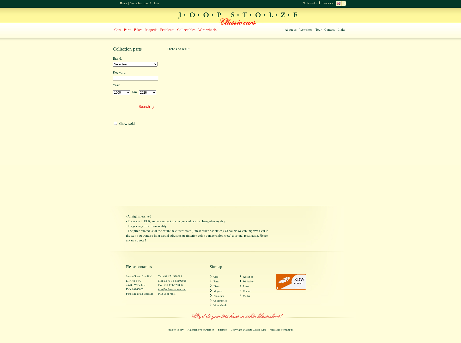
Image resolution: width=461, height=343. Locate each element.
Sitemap (222, 329)
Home (123, 3)
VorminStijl (287, 329)
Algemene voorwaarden (201, 329)
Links (341, 29)
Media (246, 295)
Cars (117, 30)
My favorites (310, 2)
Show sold (126, 123)
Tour (318, 29)
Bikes (138, 30)
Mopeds (151, 30)
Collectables (186, 30)
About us (291, 29)
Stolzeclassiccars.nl (140, 3)
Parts (156, 3)
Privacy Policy (176, 329)
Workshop (306, 29)
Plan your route (167, 293)
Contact (329, 29)
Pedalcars (167, 30)
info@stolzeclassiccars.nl (172, 289)
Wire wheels (207, 30)
